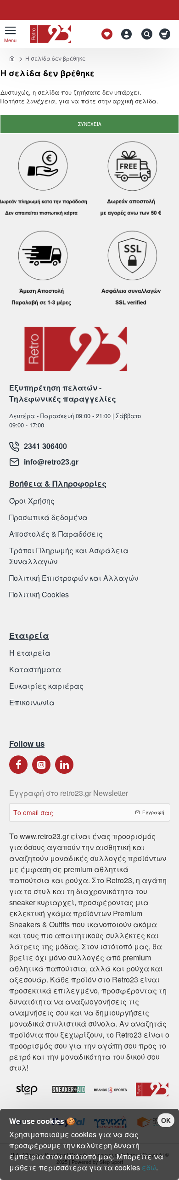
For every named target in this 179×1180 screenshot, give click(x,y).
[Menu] (10, 34)
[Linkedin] (64, 764)
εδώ (149, 1167)
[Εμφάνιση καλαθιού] (166, 34)
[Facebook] (18, 764)
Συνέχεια (89, 124)
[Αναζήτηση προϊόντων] (144, 34)
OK (166, 1120)
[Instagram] (41, 764)
